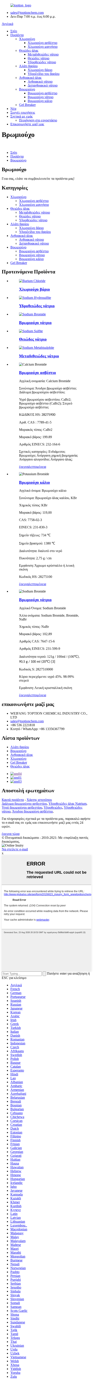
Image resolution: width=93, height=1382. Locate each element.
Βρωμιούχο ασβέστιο (42, 93)
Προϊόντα (17, 35)
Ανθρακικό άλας (30, 77)
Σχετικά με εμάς (21, 116)
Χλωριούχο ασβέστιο (42, 43)
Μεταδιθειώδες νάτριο (43, 54)
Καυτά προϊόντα (13, 800)
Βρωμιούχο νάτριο (40, 97)
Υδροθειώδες (53, 807)
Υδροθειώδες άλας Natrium (67, 803)
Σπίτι (13, 31)
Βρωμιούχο (27, 89)
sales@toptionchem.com (27, 12)
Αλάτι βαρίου (28, 66)
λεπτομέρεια (37, 466)
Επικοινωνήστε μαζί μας (27, 124)
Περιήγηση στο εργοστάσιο (38, 120)
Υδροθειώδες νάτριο (42, 62)
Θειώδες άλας (28, 50)
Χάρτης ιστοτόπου (39, 800)
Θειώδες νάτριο (38, 58)
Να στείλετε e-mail (15, 849)
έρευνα (24, 466)
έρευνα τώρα (10, 834)
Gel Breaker (27, 105)
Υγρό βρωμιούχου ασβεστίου (22, 807)
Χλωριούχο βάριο (40, 70)
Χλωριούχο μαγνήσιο (43, 46)
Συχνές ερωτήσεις (22, 112)
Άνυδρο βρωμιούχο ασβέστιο (32, 811)
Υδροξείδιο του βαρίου (43, 74)
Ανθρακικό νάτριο (40, 81)
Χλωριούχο (27, 39)
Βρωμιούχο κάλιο (40, 101)
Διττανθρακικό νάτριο (43, 85)
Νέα (13, 108)
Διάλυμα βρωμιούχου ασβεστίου (24, 803)
